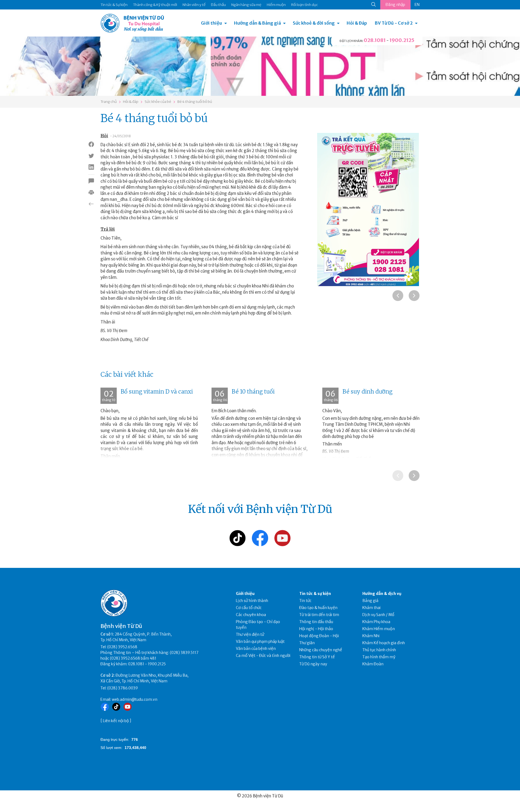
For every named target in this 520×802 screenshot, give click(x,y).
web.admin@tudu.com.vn (134, 699)
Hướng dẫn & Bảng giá (257, 23)
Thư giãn (307, 642)
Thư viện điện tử (250, 634)
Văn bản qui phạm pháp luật (260, 641)
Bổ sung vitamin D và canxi (157, 391)
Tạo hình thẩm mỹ (378, 656)
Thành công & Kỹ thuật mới (155, 4)
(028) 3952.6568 (122, 646)
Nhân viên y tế (194, 4)
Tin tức (305, 600)
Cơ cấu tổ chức (249, 607)
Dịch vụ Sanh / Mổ (378, 614)
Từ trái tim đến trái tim (319, 614)
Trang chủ (108, 101)
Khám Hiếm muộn (378, 628)
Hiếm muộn (276, 4)
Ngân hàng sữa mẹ (246, 4)
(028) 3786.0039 (122, 688)
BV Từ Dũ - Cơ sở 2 (394, 23)
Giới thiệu (211, 23)
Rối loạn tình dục (304, 4)
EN (417, 4)
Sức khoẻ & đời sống (314, 23)
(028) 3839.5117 (184, 652)
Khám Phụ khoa (376, 621)
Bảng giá (370, 600)
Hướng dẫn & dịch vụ (381, 593)
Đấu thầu (218, 4)
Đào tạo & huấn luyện (318, 607)
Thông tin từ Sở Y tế (317, 656)
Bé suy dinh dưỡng (367, 391)
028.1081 (375, 40)
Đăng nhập (395, 4)
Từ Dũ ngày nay (313, 664)
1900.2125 (401, 40)
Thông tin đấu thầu (316, 621)
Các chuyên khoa (251, 614)
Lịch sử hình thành (252, 600)
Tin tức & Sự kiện (114, 4)
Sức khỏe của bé (158, 101)
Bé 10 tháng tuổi (253, 391)
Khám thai (371, 607)
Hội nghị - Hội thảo (316, 628)
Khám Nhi (370, 635)
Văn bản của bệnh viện (256, 648)
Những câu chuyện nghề (320, 649)
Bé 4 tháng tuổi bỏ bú (194, 101)
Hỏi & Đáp (357, 23)
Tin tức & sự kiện (315, 593)
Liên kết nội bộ (116, 720)
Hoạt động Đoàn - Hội (319, 635)
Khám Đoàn (373, 664)
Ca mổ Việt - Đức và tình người (263, 655)
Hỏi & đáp (130, 101)
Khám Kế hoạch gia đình (383, 642)
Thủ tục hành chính (379, 649)
